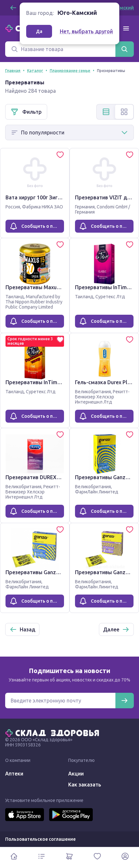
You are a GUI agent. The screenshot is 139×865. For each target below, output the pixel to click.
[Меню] (126, 28)
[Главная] (53, 732)
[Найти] (124, 49)
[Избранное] (97, 856)
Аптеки (14, 773)
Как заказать (84, 784)
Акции (76, 773)
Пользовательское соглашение (40, 839)
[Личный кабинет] (125, 856)
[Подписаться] (124, 700)
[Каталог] (42, 856)
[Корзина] (69, 856)
